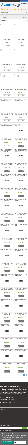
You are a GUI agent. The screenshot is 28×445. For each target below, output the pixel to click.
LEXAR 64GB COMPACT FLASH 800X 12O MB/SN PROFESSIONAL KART (21, 364)
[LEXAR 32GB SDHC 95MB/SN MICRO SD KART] (7, 30)
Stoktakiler (4, 17)
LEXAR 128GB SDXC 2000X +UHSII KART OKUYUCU (21, 289)
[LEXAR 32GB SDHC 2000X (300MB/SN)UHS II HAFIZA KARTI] (7, 55)
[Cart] (18, 6)
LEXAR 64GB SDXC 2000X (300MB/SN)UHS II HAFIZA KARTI (21, 339)
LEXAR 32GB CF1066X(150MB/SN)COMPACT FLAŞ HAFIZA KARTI (21, 89)
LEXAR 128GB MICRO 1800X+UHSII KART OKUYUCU (7, 289)
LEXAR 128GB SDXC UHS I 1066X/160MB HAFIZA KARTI (21, 139)
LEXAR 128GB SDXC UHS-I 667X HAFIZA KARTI (21, 214)
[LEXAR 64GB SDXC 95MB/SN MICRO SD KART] (21, 30)
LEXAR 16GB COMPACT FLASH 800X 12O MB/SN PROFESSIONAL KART (7, 364)
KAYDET (24, 427)
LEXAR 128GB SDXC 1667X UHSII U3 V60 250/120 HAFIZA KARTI (21, 189)
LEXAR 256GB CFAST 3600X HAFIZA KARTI (21, 239)
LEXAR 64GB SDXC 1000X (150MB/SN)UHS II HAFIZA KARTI (7, 339)
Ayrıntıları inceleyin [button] (6, 439)
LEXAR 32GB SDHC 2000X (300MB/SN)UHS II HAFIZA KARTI (7, 64)
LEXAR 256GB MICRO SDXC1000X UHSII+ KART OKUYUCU (7, 239)
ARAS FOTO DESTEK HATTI (7, 442)
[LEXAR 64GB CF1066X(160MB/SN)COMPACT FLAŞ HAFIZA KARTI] (7, 80)
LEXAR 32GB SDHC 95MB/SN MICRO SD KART (7, 39)
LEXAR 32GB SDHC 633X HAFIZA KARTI (7, 314)
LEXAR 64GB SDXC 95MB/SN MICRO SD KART (21, 39)
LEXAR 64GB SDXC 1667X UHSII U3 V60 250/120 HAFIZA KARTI (7, 214)
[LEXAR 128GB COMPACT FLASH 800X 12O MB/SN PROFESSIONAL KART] (21, 55)
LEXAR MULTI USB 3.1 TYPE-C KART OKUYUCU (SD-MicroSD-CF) (7, 189)
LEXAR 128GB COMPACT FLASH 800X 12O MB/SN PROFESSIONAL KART (21, 64)
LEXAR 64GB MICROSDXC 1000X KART (21, 314)
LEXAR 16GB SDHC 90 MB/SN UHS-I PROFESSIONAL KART (21, 114)
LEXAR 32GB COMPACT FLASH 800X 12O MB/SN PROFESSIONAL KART (7, 139)
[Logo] (8, 4)
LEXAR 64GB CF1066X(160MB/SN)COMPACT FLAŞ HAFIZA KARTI (7, 89)
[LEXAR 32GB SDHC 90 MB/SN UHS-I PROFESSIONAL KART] (7, 105)
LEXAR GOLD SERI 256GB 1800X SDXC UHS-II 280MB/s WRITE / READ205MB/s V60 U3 (7, 164)
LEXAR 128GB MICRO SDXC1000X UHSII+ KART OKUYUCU (21, 264)
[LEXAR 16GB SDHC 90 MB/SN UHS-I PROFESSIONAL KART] (21, 105)
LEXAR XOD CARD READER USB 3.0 (7, 264)
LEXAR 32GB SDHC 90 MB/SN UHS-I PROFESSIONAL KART (7, 114)
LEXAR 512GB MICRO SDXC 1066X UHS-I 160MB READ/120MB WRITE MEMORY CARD (21, 164)
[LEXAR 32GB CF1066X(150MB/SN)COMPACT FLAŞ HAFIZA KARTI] (21, 80)
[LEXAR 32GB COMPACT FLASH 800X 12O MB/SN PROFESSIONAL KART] (7, 130)
